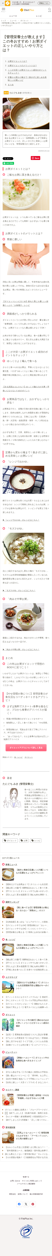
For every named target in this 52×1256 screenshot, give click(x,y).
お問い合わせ (15, 1181)
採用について (23, 1194)
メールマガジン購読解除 (26, 1184)
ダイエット (24, 21)
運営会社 (12, 1194)
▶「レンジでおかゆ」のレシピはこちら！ (21, 520)
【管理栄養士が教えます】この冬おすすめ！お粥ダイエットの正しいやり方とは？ (26, 24)
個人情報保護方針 (36, 1194)
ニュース (13, 16)
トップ (3, 21)
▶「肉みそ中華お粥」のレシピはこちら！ (21, 649)
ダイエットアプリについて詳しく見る (26, 748)
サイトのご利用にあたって (32, 1181)
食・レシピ (18, 757)
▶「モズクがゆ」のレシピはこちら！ (19, 590)
